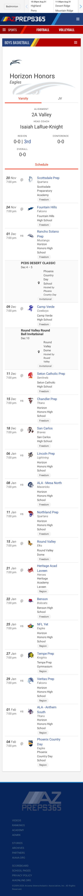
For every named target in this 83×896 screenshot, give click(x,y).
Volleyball (67, 29)
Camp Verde (45, 308)
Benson (42, 601)
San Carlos (45, 430)
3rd (27, 141)
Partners (18, 852)
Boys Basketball (17, 42)
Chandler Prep (47, 401)
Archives (18, 847)
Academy (18, 830)
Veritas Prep (45, 681)
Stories (17, 843)
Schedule (41, 164)
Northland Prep (47, 514)
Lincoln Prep (46, 455)
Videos (16, 820)
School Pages (21, 870)
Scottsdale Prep (48, 180)
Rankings (18, 825)
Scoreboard (20, 865)
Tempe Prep (45, 655)
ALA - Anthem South (46, 711)
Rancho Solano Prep (48, 236)
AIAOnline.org (21, 880)
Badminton (12, 6)
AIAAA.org (18, 857)
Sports (12, 30)
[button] (80, 6)
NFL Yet (42, 626)
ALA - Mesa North (49, 485)
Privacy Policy (22, 875)
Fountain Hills (47, 209)
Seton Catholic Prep (51, 375)
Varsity (23, 98)
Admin (16, 835)
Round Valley (46, 543)
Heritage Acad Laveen (47, 570)
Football (42, 29)
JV (60, 98)
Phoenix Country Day (48, 743)
